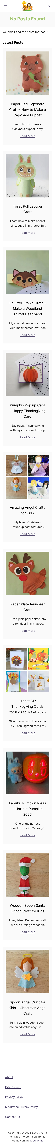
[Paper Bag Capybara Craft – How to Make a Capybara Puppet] (27, 73)
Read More (27, 136)
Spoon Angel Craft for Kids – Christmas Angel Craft (27, 1008)
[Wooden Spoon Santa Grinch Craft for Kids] (27, 875)
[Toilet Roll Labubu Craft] (27, 175)
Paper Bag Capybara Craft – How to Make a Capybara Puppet (27, 109)
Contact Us (12, 1116)
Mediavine (36, 1140)
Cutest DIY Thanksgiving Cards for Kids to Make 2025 (27, 706)
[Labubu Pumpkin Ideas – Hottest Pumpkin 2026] (27, 772)
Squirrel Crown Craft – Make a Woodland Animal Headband (27, 308)
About (9, 1077)
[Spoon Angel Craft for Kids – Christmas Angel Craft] (27, 971)
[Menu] (5, 6)
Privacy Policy (14, 1097)
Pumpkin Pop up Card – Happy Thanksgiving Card (27, 411)
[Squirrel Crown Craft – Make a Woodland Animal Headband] (27, 272)
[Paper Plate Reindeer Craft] (27, 573)
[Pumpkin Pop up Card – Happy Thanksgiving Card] (27, 374)
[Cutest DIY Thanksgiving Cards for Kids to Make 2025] (27, 670)
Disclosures (13, 1087)
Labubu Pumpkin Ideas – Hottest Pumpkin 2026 (27, 809)
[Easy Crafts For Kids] (27, 6)
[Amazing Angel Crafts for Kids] (27, 477)
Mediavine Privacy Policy (21, 1107)
